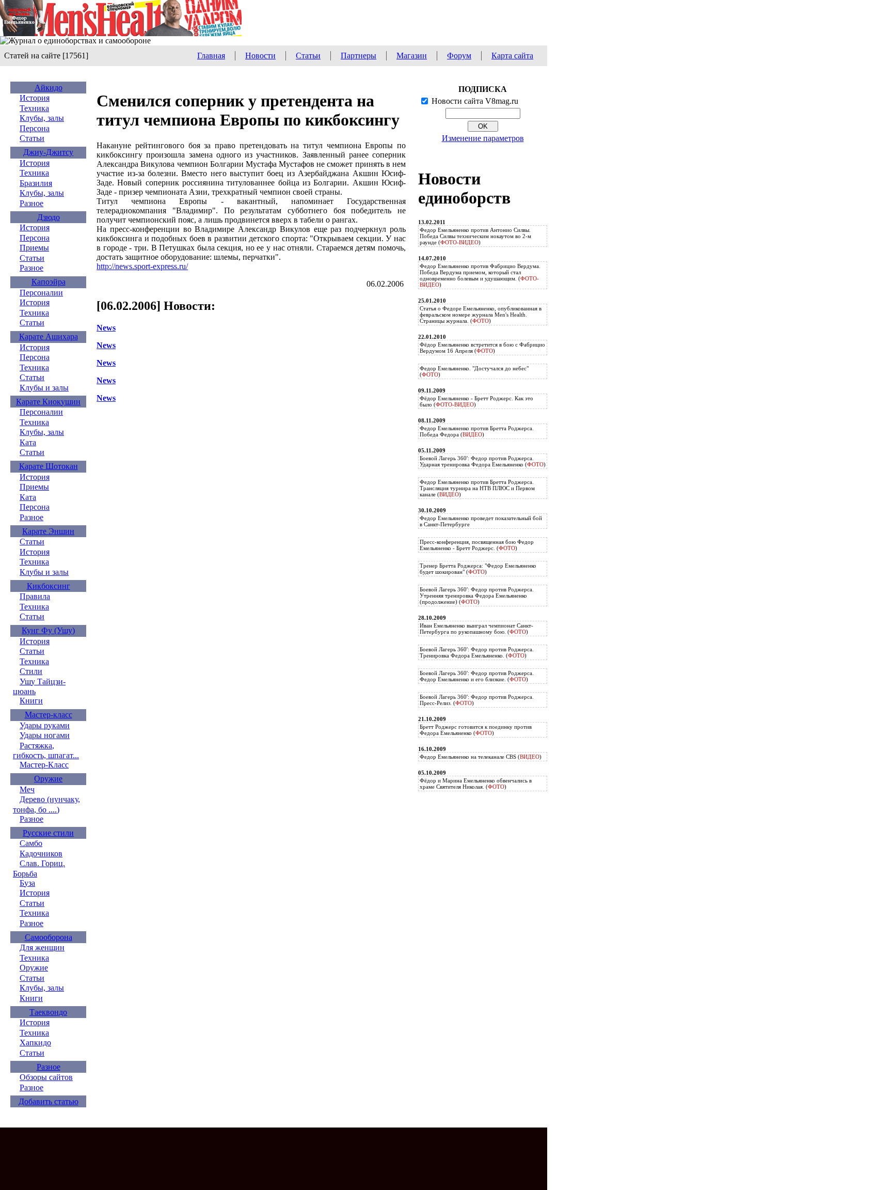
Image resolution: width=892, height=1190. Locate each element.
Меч (27, 789)
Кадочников (41, 853)
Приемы (34, 247)
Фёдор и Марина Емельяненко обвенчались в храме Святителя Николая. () (476, 783)
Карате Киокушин (48, 401)
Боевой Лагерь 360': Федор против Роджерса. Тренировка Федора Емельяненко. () (477, 652)
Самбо (31, 843)
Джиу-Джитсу (48, 152)
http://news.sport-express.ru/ (142, 266)
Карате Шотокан (48, 466)
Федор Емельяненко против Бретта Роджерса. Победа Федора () (477, 431)
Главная (211, 55)
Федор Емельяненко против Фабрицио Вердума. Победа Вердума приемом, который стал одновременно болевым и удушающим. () (480, 275)
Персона (35, 128)
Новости (260, 55)
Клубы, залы (42, 118)
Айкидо (48, 87)
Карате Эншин (48, 531)
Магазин (411, 55)
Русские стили (48, 832)
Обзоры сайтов (46, 1077)
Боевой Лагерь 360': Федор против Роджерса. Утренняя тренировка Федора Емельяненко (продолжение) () (477, 595)
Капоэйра (48, 281)
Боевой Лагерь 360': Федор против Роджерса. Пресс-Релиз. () (477, 700)
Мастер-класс (48, 714)
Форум (459, 55)
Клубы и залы (44, 387)
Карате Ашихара (48, 336)
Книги (31, 700)
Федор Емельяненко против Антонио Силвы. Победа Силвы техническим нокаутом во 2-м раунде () (475, 236)
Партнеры (358, 55)
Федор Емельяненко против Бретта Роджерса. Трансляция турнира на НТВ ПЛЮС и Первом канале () (477, 488)
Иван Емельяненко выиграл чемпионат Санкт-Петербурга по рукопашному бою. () (476, 628)
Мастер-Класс (44, 764)
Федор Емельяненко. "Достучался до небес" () (474, 371)
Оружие (48, 778)
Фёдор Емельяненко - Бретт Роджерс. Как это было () (476, 401)
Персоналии (41, 292)
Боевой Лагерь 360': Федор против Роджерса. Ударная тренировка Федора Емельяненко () (483, 461)
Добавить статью (48, 1101)
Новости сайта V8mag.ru (475, 101)
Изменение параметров (483, 138)
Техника (34, 108)
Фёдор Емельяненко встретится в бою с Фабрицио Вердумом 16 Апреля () (482, 347)
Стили (31, 671)
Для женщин (42, 947)
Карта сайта (512, 55)
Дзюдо (48, 217)
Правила (35, 596)
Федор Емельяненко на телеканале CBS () (480, 757)
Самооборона (48, 937)
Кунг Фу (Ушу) (48, 630)
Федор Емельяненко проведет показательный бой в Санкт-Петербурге (481, 521)
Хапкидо (35, 1042)
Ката (28, 442)
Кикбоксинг (48, 586)
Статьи (308, 55)
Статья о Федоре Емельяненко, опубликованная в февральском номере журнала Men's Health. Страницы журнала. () (480, 314)
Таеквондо (48, 1012)
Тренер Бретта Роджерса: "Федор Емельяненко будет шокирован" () (478, 568)
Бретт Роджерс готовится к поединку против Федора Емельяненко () (476, 730)
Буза (27, 883)
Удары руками (45, 725)
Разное (31, 203)
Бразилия (36, 183)
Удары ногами (45, 735)
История (35, 97)
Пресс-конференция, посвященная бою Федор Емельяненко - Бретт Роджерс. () (477, 545)
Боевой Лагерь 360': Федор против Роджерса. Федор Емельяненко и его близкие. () (477, 676)
